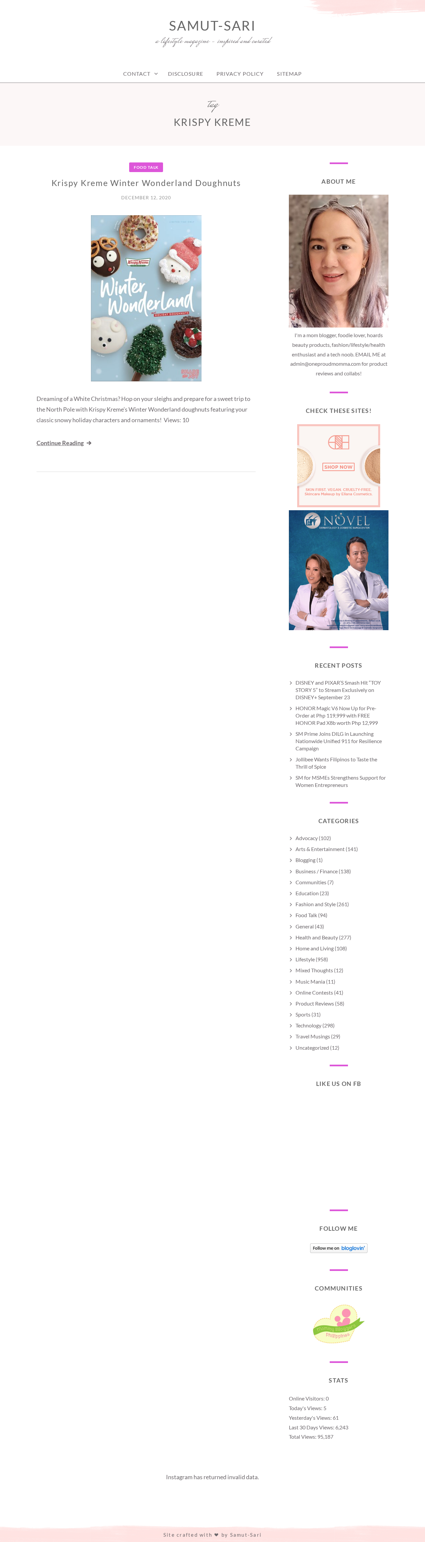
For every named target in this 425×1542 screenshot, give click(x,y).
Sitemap (289, 73)
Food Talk (146, 167)
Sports (303, 1014)
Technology (308, 1025)
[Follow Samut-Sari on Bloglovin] (339, 1251)
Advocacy (307, 838)
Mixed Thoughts (314, 970)
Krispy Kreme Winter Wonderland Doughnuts (146, 183)
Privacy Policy (240, 73)
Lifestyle (305, 959)
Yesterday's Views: (311, 1417)
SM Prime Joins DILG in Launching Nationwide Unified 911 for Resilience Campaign (339, 740)
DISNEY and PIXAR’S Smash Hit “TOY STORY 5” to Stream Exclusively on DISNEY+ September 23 (338, 689)
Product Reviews (315, 1003)
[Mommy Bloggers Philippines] (338, 1343)
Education (307, 893)
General (305, 926)
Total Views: (303, 1436)
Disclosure (185, 73)
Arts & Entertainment (320, 849)
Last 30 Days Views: (312, 1427)
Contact (137, 73)
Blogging (305, 860)
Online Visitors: (307, 1398)
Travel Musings (313, 1036)
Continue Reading (60, 442)
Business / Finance (317, 871)
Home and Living (315, 948)
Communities (311, 882)
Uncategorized (312, 1047)
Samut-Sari (212, 26)
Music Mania (310, 981)
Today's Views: (306, 1408)
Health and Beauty (317, 937)
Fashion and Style (316, 904)
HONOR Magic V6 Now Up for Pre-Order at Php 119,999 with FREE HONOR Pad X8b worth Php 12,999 (337, 715)
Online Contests (314, 992)
